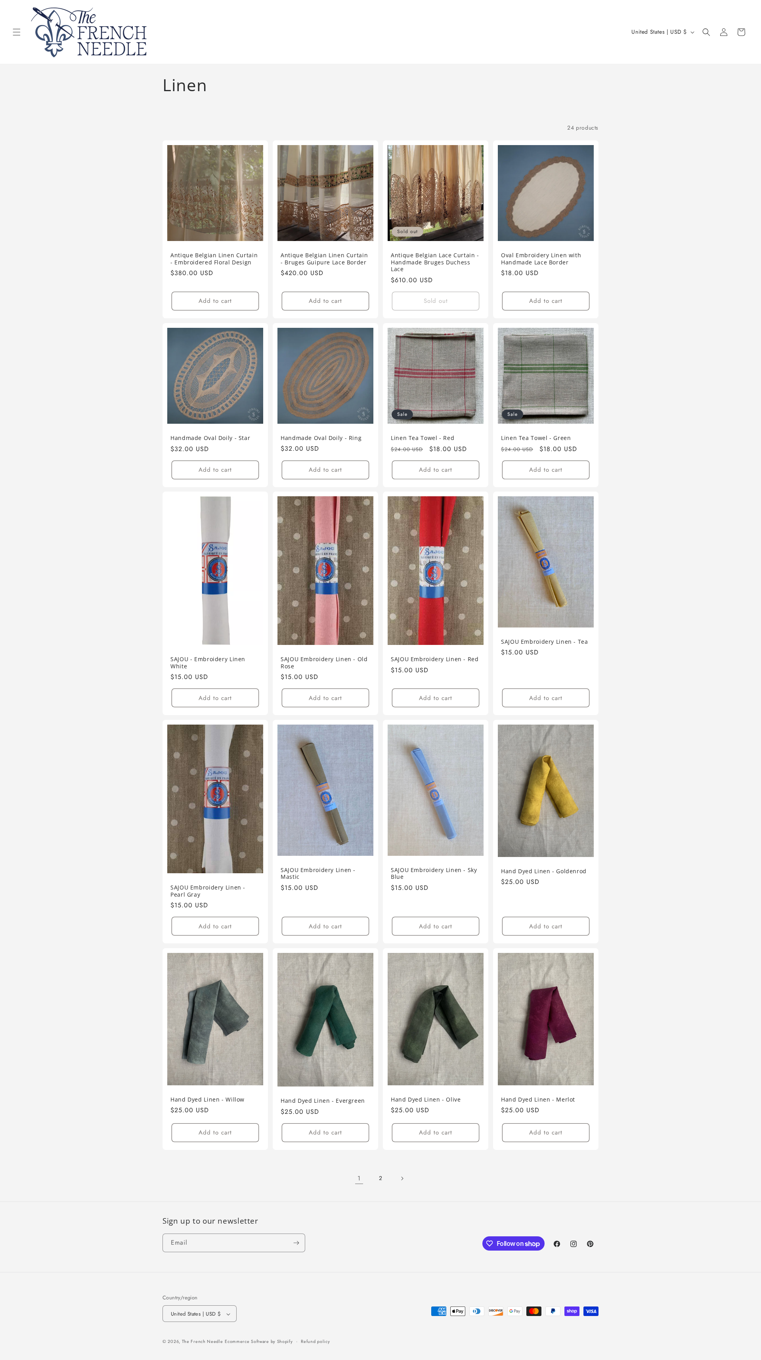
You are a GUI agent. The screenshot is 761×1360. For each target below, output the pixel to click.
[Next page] (402, 1178)
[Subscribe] (296, 1243)
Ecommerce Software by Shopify (259, 1342)
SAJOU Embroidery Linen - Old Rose (324, 662)
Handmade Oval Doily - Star (210, 438)
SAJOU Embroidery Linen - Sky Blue (434, 873)
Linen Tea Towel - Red (422, 438)
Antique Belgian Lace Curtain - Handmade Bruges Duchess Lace (435, 262)
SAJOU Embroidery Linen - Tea (544, 641)
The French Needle (202, 1342)
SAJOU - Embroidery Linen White (207, 662)
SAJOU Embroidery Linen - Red (435, 659)
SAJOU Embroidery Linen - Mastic (318, 873)
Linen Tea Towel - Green (536, 438)
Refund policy (315, 1342)
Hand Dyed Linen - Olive (426, 1099)
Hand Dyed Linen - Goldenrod (544, 871)
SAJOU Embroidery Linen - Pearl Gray (207, 891)
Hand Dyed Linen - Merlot (538, 1099)
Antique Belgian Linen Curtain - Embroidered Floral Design (214, 259)
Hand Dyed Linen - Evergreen (323, 1100)
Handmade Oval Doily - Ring (321, 437)
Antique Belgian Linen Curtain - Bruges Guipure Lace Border (324, 259)
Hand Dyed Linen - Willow (207, 1099)
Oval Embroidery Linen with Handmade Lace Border (541, 259)
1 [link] (359, 1178)
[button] (16, 32)
